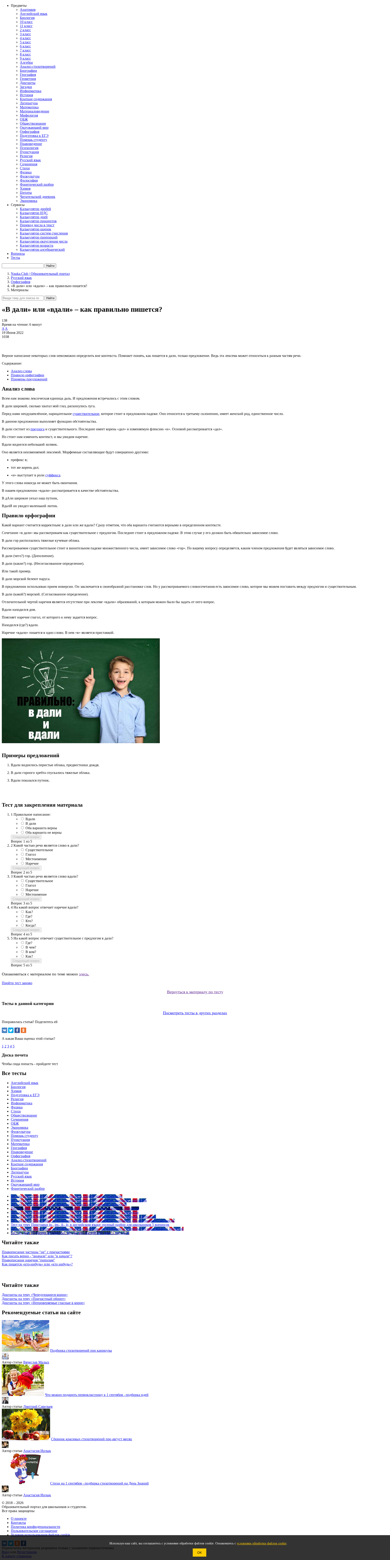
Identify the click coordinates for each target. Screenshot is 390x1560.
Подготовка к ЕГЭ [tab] (25, 1095)
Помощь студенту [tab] (24, 1136)
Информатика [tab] (21, 1103)
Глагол (31, 854)
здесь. (84, 974)
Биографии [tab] (19, 1168)
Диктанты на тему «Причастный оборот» (34, 1299)
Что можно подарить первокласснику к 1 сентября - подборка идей (97, 1395)
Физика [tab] (17, 1107)
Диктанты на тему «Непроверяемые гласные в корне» (43, 1303)
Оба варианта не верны (44, 832)
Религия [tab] (17, 1099)
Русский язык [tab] (21, 1176)
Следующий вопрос (26, 837)
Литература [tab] (20, 1172)
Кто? (29, 921)
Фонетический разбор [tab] (28, 1188)
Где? (29, 916)
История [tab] (17, 1180)
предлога (37, 429)
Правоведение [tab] (22, 1152)
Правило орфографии (27, 375)
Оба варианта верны (41, 828)
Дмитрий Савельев (38, 1406)
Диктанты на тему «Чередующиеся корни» (35, 1295)
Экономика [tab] (19, 1127)
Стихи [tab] (16, 1111)
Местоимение (36, 859)
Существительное (39, 850)
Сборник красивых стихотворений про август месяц (91, 1439)
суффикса (52, 475)
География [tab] (19, 1148)
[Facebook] (17, 1030)
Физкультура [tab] (20, 1132)
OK (199, 1552)
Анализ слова (21, 371)
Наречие (32, 863)
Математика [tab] (20, 1144)
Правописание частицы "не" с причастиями (36, 1252)
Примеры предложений (29, 379)
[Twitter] (11, 1030)
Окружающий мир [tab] (25, 1184)
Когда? (31, 925)
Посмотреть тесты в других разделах (195, 1013)
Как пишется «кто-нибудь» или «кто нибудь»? (37, 1264)
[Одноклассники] (23, 1030)
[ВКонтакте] (4, 1030)
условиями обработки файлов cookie (261, 1543)
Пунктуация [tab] (20, 1140)
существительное (86, 414)
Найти (50, 298)
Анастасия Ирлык (37, 1451)
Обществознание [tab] (24, 1115)
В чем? (31, 947)
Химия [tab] (16, 1091)
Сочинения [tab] (19, 1119)
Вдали (30, 819)
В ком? (31, 952)
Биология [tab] (18, 1087)
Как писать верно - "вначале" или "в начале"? (37, 1256)
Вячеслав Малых (36, 1362)
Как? (29, 912)
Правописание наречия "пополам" (28, 1260)
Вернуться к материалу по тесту (195, 992)
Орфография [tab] (20, 1156)
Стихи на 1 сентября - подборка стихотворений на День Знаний (99, 1483)
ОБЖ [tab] (15, 1123)
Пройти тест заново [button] (17, 983)
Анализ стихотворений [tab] (28, 1160)
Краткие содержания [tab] (27, 1164)
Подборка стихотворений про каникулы (81, 1350)
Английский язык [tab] (24, 1083)
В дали (31, 823)
